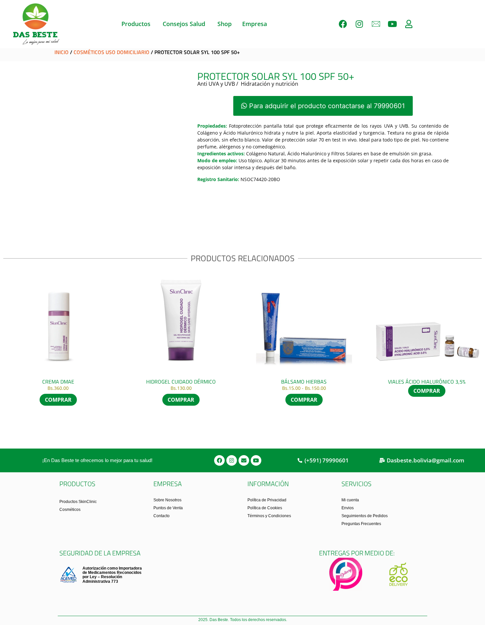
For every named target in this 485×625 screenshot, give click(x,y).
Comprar (58, 399)
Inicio (61, 52)
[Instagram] (359, 24)
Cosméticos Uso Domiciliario (111, 52)
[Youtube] (392, 24)
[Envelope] (244, 460)
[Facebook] (343, 24)
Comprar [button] (181, 399)
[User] (409, 24)
